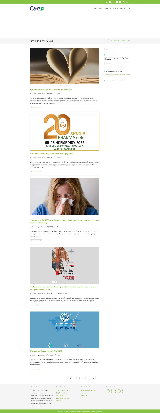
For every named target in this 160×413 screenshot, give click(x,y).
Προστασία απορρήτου (63, 398)
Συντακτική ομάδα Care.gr (38, 93)
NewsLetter (84, 395)
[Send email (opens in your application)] (126, 2)
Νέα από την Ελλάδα (125, 40)
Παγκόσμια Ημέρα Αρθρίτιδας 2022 (46, 351)
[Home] (108, 40)
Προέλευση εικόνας (64, 85)
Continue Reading (36, 108)
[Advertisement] (80, 25)
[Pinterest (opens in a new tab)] (113, 2)
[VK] (122, 391)
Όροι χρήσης (60, 395)
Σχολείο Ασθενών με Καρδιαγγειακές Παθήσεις (51, 90)
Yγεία (58, 93)
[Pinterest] (119, 391)
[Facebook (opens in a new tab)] (110, 2)
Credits (58, 400)
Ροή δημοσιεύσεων (62, 393)
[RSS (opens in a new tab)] (123, 2)
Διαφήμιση (84, 393)
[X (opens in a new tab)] (106, 2)
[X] (108, 391)
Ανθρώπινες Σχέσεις (62, 293)
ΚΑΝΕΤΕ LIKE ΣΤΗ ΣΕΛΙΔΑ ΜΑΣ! (115, 81)
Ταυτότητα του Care (62, 390)
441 (93, 378)
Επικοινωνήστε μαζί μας (88, 390)
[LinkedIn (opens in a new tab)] (120, 2)
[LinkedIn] (115, 391)
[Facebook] (111, 391)
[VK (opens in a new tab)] (116, 2)
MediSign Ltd (72, 411)
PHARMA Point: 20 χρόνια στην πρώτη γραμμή (51, 153)
